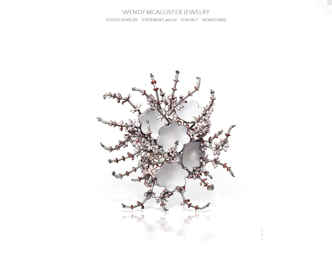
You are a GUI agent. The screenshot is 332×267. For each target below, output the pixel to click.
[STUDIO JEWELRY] (165, 149)
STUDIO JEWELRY (122, 20)
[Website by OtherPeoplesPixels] (322, 9)
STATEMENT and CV (159, 20)
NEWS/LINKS (214, 20)
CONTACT (189, 20)
